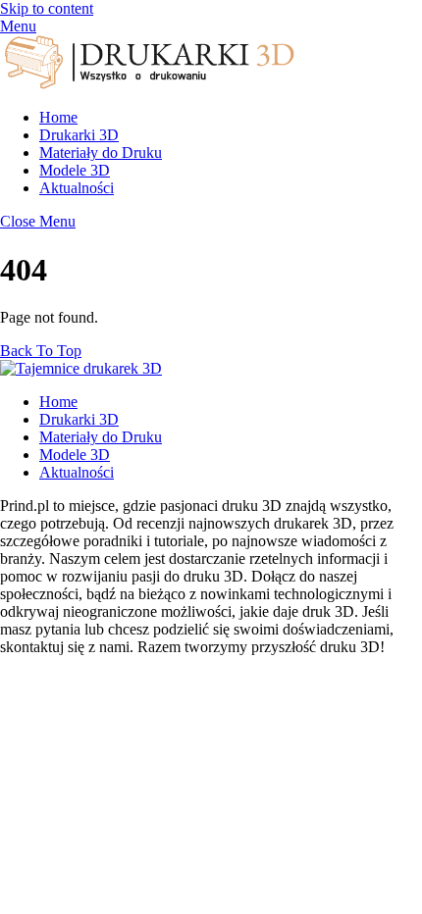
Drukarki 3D (79, 135)
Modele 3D (74, 170)
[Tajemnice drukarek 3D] (147, 84)
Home (58, 117)
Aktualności (76, 187)
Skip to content (46, 8)
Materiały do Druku (100, 152)
